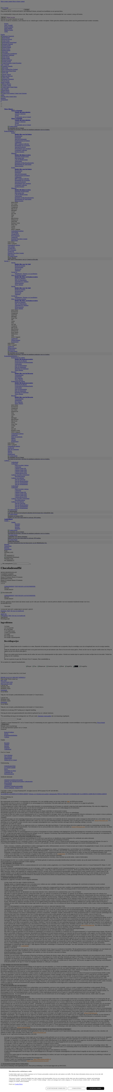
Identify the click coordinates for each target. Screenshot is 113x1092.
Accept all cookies (95, 1088)
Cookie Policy (19, 1084)
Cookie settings (76, 1088)
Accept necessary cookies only (56, 1088)
